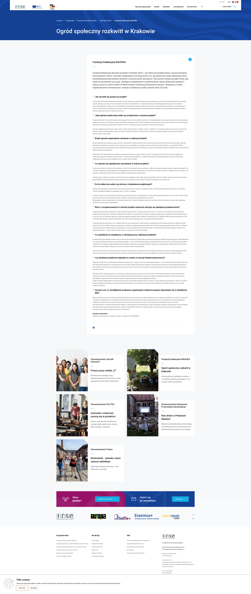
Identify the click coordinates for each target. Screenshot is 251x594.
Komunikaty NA (178, 7)
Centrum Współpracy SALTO (63, 556)
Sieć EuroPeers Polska (98, 556)
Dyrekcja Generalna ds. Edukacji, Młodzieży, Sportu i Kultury (72, 543)
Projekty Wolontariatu (97, 543)
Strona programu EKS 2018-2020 (135, 553)
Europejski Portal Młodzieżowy (135, 543)
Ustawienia (22, 588)
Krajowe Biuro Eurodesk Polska (64, 553)
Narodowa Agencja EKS (143, 7)
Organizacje (70, 21)
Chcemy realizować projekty (87, 21)
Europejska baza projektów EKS (135, 547)
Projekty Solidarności (97, 547)
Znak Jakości (95, 540)
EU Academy (130, 550)
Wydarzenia (95, 550)
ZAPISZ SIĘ (178, 499)
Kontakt (156, 7)
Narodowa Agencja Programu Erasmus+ (67, 550)
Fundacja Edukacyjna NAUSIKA (126, 21)
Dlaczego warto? (106, 21)
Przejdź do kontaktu (105, 499)
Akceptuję (34, 588)
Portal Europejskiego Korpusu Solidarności (138, 540)
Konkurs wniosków (97, 553)
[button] (193, 515)
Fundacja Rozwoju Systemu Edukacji (66, 540)
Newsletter (166, 7)
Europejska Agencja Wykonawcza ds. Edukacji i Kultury (71, 547)
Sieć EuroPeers (192, 7)
